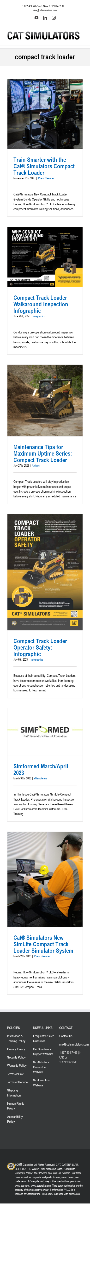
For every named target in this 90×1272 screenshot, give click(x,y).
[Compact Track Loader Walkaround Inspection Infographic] (45, 257)
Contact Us (65, 1036)
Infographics (39, 316)
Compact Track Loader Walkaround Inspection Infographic (40, 304)
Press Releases (46, 178)
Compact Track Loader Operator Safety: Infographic (40, 647)
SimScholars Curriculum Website (41, 1067)
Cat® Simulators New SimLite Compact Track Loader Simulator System (43, 944)
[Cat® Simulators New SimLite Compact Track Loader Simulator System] (45, 879)
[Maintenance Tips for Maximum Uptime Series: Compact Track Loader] (45, 400)
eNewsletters (40, 778)
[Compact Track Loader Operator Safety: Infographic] (45, 572)
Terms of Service (17, 1082)
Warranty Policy (17, 1065)
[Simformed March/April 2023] (45, 732)
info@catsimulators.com (45, 10)
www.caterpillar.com (41, 1185)
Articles (36, 465)
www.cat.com (22, 1185)
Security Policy (16, 1057)
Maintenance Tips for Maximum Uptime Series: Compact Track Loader (42, 453)
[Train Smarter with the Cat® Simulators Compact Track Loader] (45, 114)
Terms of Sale (15, 1073)
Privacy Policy (16, 1049)
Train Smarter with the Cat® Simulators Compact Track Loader (44, 166)
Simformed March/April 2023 (40, 769)
